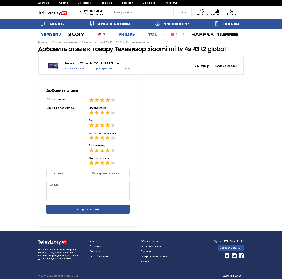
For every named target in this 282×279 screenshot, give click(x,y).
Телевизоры (56, 23)
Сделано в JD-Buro (233, 275)
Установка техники (176, 23)
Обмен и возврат (151, 241)
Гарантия (127, 2)
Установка (106, 2)
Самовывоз (84, 2)
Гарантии (146, 251)
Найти (182, 12)
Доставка (43, 2)
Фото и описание (74, 68)
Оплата (63, 2)
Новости (145, 261)
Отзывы (126, 68)
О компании (149, 2)
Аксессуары (230, 23)
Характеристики (103, 68)
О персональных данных (154, 256)
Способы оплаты (99, 256)
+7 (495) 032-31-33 (90, 11)
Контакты (171, 2)
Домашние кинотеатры (114, 23)
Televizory (52, 12)
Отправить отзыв (88, 209)
